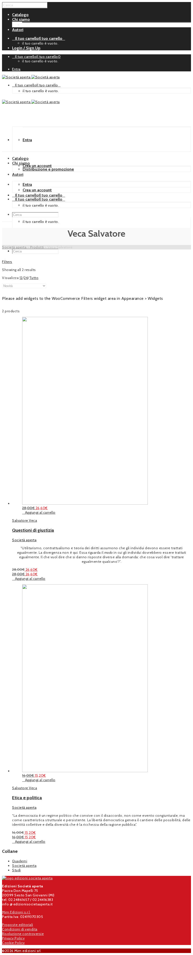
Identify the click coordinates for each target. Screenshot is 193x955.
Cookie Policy (13, 942)
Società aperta (24, 540)
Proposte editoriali (17, 924)
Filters (7, 261)
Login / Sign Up (26, 48)
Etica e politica (27, 797)
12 (21, 278)
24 (26, 278)
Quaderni (19, 861)
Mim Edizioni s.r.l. (16, 912)
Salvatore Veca (24, 520)
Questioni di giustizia (33, 530)
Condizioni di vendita (19, 929)
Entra (16, 69)
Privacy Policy (13, 938)
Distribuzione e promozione (47, 25)
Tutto (34, 278)
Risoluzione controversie (23, 933)
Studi (16, 870)
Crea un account (37, 165)
